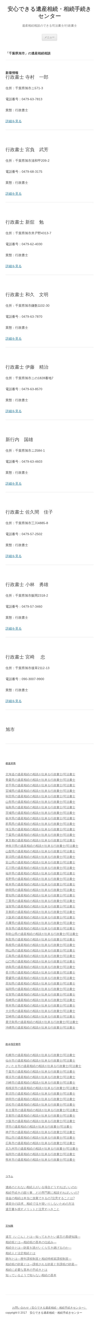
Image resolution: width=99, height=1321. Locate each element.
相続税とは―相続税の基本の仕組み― (31, 1242)
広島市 (40, 1143)
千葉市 (40, 1071)
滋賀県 (40, 906)
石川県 (40, 868)
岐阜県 (40, 884)
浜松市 (40, 1104)
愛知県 (40, 895)
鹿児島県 (42, 1022)
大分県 (40, 1011)
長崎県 (40, 1000)
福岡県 (40, 989)
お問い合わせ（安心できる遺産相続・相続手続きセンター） (49, 1307)
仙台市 (40, 1060)
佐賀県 (40, 994)
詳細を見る (14, 121)
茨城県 (40, 813)
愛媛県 (40, 978)
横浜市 (40, 1077)
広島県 (40, 956)
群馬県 (40, 824)
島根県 (40, 945)
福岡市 (40, 1154)
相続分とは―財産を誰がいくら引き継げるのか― (38, 1247)
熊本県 (40, 1005)
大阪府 (40, 917)
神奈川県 (42, 846)
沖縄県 (40, 1027)
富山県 (40, 862)
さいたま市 (43, 1066)
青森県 (40, 779)
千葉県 (40, 835)
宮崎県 (40, 1016)
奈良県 (40, 928)
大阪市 (40, 1121)
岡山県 (40, 950)
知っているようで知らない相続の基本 (31, 1275)
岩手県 (40, 785)
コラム (9, 1176)
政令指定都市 (13, 1044)
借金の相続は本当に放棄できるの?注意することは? (40, 1198)
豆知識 (9, 1225)
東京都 (40, 840)
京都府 (40, 912)
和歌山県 (42, 934)
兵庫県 (40, 923)
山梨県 (40, 851)
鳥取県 (40, 939)
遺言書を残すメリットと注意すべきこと (32, 1209)
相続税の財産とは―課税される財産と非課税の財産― (41, 1264)
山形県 (40, 802)
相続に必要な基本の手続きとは (26, 1269)
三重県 (40, 901)
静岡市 (40, 1099)
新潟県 (40, 857)
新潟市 (40, 1093)
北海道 (40, 774)
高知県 (40, 983)
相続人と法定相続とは (20, 1253)
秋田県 (40, 796)
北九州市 (42, 1148)
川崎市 (40, 1082)
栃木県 (40, 818)
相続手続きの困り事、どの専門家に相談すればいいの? (42, 1192)
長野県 (40, 879)
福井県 (40, 873)
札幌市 (40, 1055)
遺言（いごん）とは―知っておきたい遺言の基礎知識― (43, 1236)
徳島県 (40, 967)
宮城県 (40, 791)
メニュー (49, 37)
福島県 (40, 807)
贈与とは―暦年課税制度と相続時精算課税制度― (38, 1258)
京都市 (40, 1115)
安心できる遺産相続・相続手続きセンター (49, 12)
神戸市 (40, 1132)
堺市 (39, 1126)
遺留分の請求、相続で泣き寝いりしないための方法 (40, 1203)
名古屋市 (42, 1110)
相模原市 (42, 1088)
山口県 (40, 961)
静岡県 (40, 890)
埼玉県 (40, 829)
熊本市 (40, 1159)
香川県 (40, 972)
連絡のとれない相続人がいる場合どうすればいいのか (41, 1187)
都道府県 (11, 763)
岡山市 (40, 1137)
